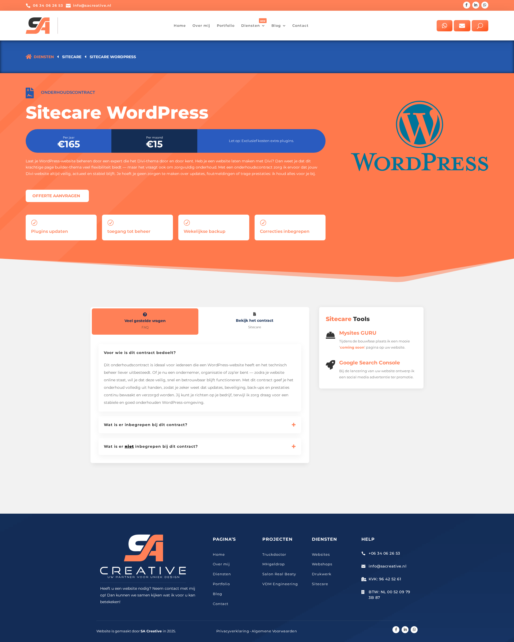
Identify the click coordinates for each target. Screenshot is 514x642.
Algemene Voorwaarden (274, 631)
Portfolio (221, 584)
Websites (321, 554)
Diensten (222, 574)
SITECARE (71, 56)
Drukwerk (321, 574)
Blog (217, 594)
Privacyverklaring (232, 631)
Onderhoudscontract (68, 92)
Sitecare (320, 584)
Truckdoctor (274, 554)
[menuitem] (179, 25)
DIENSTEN (44, 56)
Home (219, 554)
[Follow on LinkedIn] (475, 5)
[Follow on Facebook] (466, 5)
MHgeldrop (273, 564)
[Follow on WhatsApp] (484, 5)
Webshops (322, 564)
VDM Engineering (280, 584)
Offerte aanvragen (56, 195)
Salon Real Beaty (279, 574)
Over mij (221, 564)
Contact (220, 604)
